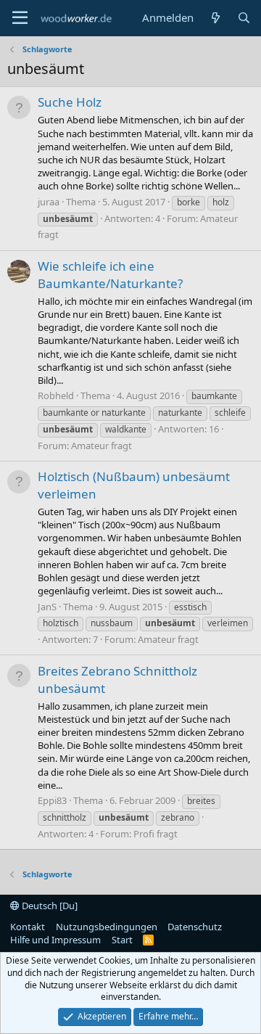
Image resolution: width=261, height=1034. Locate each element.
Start (122, 939)
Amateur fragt (101, 445)
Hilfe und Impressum (55, 939)
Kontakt (27, 926)
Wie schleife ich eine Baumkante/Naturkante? (110, 275)
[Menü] (20, 18)
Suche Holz (70, 102)
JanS (47, 606)
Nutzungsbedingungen (106, 926)
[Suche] (244, 17)
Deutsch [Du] (49, 905)
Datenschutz (194, 926)
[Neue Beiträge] (215, 17)
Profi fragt (155, 833)
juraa (48, 201)
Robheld (56, 395)
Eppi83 (52, 800)
